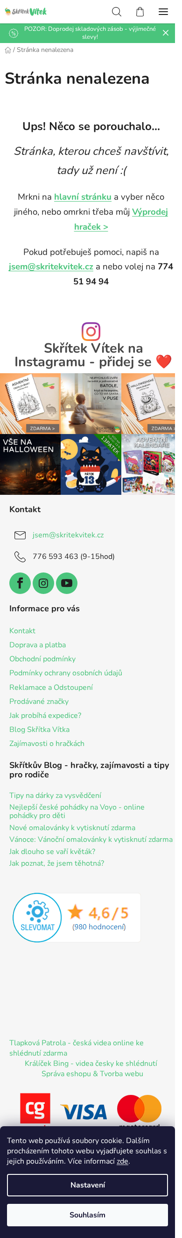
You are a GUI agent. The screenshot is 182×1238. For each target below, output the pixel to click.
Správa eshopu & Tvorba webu (92, 1074)
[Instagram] (43, 583)
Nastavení (87, 1185)
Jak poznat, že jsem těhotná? (56, 864)
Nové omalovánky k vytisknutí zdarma (72, 828)
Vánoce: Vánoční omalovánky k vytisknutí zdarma (91, 840)
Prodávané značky (39, 701)
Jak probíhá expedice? (45, 715)
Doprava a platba (37, 645)
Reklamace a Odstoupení (51, 687)
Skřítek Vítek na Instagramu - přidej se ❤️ (93, 355)
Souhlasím (87, 1215)
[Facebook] (20, 583)
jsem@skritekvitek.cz (51, 267)
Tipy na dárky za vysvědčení (55, 796)
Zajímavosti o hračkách (46, 743)
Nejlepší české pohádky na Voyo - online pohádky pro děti (77, 812)
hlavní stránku (83, 197)
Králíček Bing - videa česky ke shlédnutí (91, 1063)
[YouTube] (66, 583)
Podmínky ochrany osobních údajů (65, 673)
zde (122, 1161)
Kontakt (22, 631)
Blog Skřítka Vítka (39, 729)
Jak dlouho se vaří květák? (52, 852)
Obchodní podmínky (42, 659)
